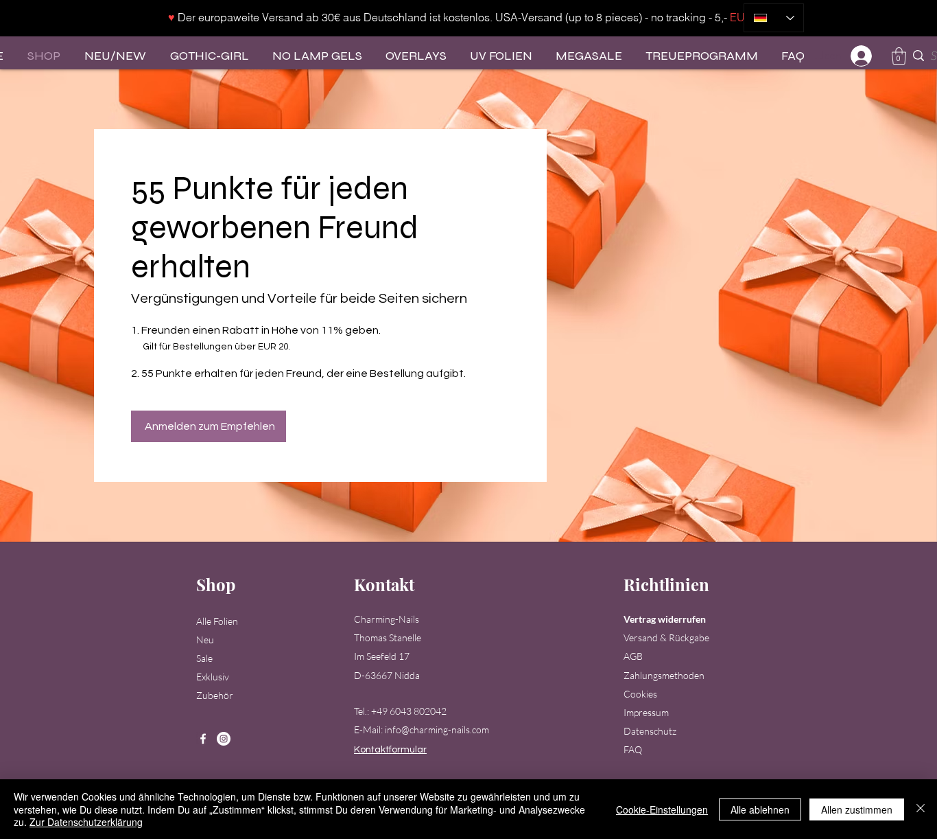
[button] (899, 56)
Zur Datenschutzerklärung (86, 822)
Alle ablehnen (760, 809)
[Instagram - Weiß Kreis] (223, 739)
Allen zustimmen (856, 809)
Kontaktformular (390, 750)
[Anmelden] (861, 56)
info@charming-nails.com (437, 729)
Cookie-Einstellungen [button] (662, 809)
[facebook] (203, 739)
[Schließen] (920, 809)
